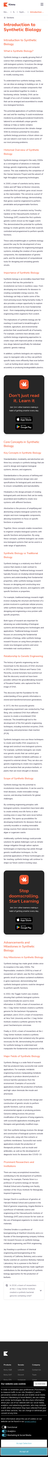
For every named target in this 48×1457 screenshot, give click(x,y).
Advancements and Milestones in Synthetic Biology (19, 946)
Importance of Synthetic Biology (21, 272)
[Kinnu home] (6, 1353)
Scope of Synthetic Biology (18, 778)
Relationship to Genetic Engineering (23, 656)
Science (14, 12)
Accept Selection (24, 1443)
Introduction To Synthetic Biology (37, 12)
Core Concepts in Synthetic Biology (21, 444)
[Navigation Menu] (42, 4)
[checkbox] (9, 1427)
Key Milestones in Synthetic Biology (23, 957)
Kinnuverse (6, 12)
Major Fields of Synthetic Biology (22, 1056)
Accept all (24, 1451)
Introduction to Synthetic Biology (20, 42)
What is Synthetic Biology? (18, 51)
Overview (41, 1384)
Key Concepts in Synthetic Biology (22, 453)
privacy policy (30, 1421)
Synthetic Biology (22, 12)
